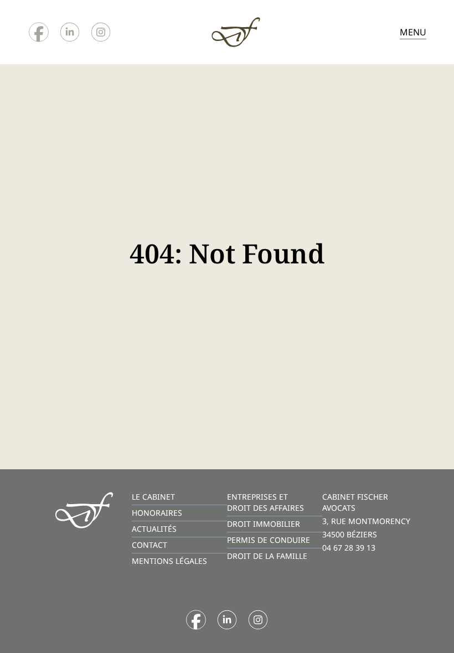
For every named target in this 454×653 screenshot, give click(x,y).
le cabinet (153, 496)
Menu (413, 32)
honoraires (157, 512)
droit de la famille (267, 556)
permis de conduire (268, 540)
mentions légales (169, 561)
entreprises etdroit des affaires (265, 502)
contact (149, 545)
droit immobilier (263, 524)
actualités (154, 529)
